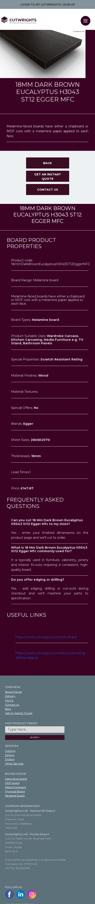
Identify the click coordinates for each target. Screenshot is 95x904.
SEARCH (34, 737)
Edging (9, 755)
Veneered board (15, 795)
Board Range (13, 691)
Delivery (10, 696)
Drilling (10, 759)
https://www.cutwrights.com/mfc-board (45, 637)
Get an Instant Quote (47, 176)
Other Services (14, 763)
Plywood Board (15, 791)
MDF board (12, 783)
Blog (8, 709)
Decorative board (16, 778)
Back (47, 163)
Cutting (10, 751)
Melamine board (15, 787)
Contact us (47, 189)
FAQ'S (9, 700)
